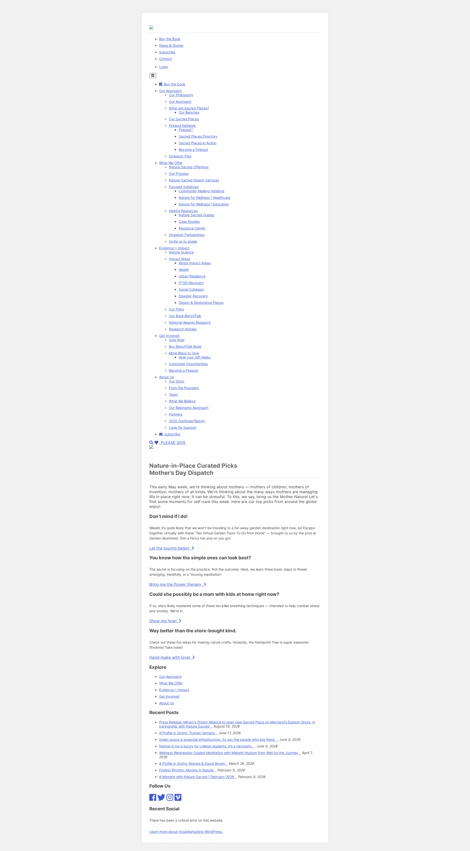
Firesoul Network (182, 125)
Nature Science (181, 252)
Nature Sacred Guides (196, 215)
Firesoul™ (186, 130)
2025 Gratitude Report (187, 421)
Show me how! (164, 620)
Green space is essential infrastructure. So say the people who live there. (218, 739)
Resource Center (192, 228)
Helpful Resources (183, 211)
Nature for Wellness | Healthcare (204, 197)
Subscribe (167, 52)
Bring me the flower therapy (176, 584)
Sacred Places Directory (198, 136)
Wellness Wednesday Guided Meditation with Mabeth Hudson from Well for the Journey (230, 753)
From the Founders (184, 388)
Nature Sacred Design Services (194, 180)
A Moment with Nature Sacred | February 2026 (198, 777)
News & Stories (171, 45)
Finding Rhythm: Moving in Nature (187, 770)
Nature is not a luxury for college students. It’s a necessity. (207, 746)
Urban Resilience (192, 276)
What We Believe (182, 401)
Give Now (176, 340)
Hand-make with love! (170, 657)
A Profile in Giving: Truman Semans (188, 733)
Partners (175, 414)
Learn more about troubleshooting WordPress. (186, 831)
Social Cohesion (191, 289)
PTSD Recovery (191, 283)
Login (163, 67)
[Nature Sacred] (151, 27)
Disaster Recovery (193, 296)
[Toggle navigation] (152, 75)
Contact (165, 59)
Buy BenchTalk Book (185, 346)
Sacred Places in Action (197, 143)
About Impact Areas (195, 263)
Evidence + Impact (174, 248)
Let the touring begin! (170, 548)
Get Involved (169, 336)
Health (184, 269)
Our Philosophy (181, 95)
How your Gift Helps (195, 357)
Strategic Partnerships (187, 235)
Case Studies (189, 221)
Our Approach (170, 91)
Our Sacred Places (184, 119)
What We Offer (171, 163)
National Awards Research (190, 322)
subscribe (171, 434)
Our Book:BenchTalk (185, 316)
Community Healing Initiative (201, 191)
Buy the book (173, 84)
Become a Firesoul (193, 149)
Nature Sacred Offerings (188, 167)
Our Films (176, 309)
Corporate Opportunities (188, 364)
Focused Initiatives (184, 187)
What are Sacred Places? (189, 108)
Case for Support (182, 427)
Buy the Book (169, 39)
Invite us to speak (183, 241)
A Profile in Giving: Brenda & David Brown (193, 763)
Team (173, 394)
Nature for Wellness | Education (204, 204)
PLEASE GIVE (172, 442)
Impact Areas (179, 259)
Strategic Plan (180, 156)
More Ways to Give (184, 353)
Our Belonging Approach (188, 408)
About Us (166, 377)
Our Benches (189, 112)
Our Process (178, 173)
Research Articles (183, 329)
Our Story (176, 381)
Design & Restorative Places (201, 302)
